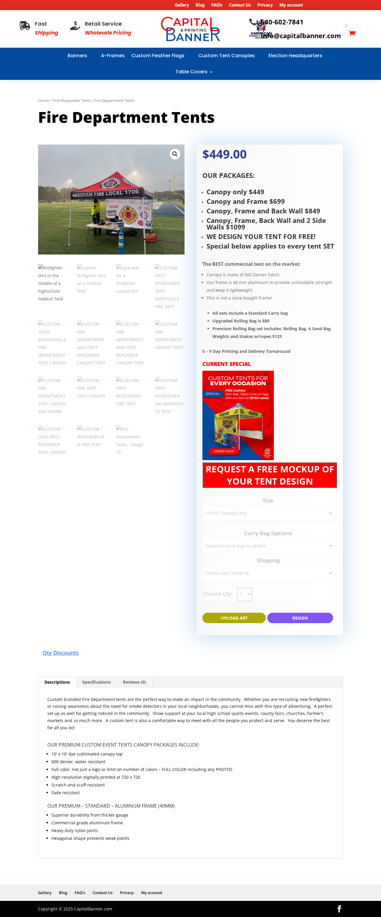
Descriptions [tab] (57, 682)
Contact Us (240, 5)
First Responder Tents (71, 100)
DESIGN (300, 618)
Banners (77, 55)
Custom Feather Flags (158, 55)
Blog (200, 5)
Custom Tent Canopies (226, 55)
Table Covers (191, 71)
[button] (175, 154)
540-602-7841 (282, 21)
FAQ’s (216, 5)
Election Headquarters (295, 55)
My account (291, 5)
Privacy (265, 5)
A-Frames (113, 55)
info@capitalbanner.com (301, 35)
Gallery (182, 5)
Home (43, 100)
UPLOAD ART (234, 618)
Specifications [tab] (96, 682)
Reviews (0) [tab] (134, 682)
